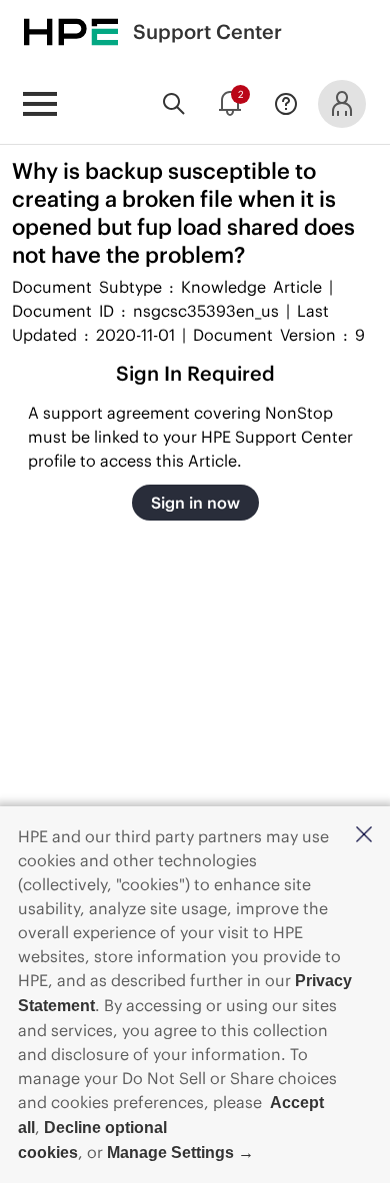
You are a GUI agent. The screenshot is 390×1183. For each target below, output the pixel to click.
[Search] (174, 104)
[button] (364, 835)
